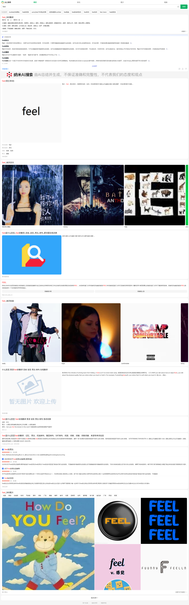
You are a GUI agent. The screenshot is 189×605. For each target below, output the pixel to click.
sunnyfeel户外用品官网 (39, 12)
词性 (39, 495)
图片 (122, 2)
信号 (79, 495)
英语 (9, 495)
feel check (103, 12)
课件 (34, 495)
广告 (45, 495)
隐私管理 (94, 603)
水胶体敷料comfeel (55, 12)
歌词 (22, 495)
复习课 (92, 495)
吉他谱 (16, 495)
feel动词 (94, 12)
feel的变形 (25, 12)
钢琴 (56, 495)
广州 (104, 495)
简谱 (115, 495)
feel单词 (86, 12)
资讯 (78, 2)
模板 (50, 495)
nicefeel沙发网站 (14, 12)
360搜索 (6, 2)
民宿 (110, 495)
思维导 (73, 495)
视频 (165, 2)
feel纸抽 (66, 12)
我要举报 (103, 603)
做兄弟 (99, 495)
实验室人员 (141, 291)
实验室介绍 (48, 291)
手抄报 (28, 495)
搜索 (184, 6)
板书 (61, 495)
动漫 (4, 495)
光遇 (66, 495)
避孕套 (85, 495)
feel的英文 (112, 12)
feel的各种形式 (76, 12)
